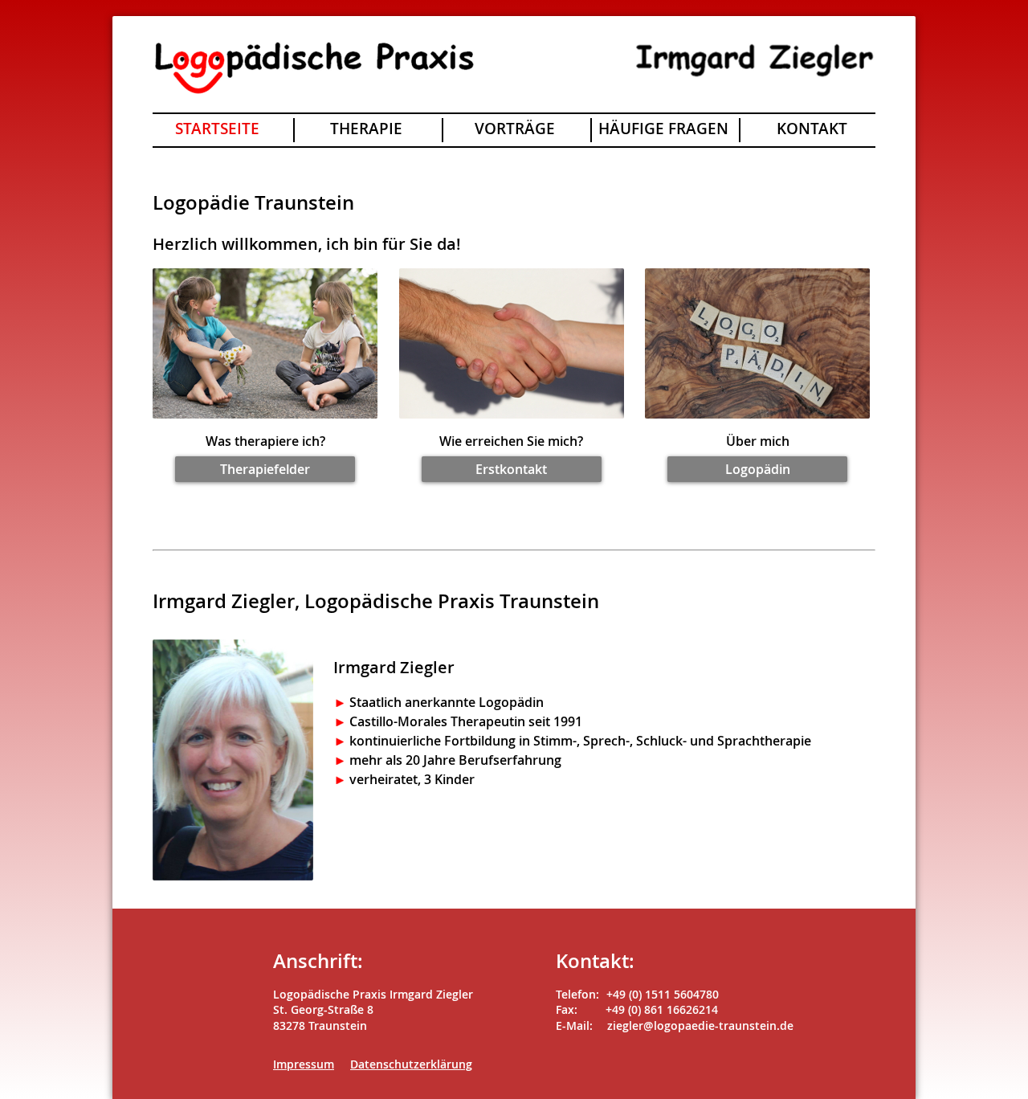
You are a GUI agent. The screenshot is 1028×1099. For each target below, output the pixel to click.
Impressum (303, 1064)
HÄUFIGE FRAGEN (663, 128)
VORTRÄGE (515, 128)
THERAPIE (366, 128)
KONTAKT (812, 128)
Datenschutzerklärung (411, 1064)
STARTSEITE (217, 128)
